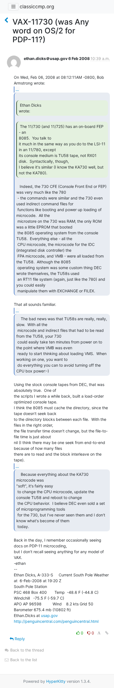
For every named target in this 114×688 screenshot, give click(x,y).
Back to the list (23, 659)
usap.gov (49, 615)
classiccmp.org (37, 6)
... (17, 89)
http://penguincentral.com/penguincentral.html (56, 621)
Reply (19, 638)
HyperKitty (56, 681)
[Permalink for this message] (107, 632)
